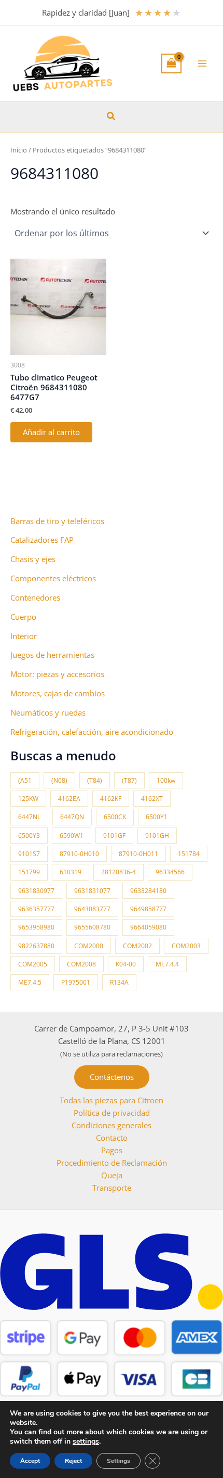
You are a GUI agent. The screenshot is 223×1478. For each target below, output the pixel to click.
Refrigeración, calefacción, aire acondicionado (91, 732)
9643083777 (92, 909)
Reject (73, 1461)
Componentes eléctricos (53, 578)
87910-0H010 (79, 854)
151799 (29, 872)
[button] (111, 116)
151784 (189, 854)
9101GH (157, 835)
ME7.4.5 (29, 982)
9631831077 (92, 891)
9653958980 (36, 927)
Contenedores (35, 597)
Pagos (111, 1150)
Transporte (111, 1187)
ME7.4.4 (167, 964)
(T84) (94, 780)
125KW (28, 798)
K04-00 (126, 964)
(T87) (129, 780)
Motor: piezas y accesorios (57, 674)
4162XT (152, 798)
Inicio (18, 150)
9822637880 (36, 946)
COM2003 (186, 946)
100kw (166, 780)
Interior (23, 636)
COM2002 (137, 946)
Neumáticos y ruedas (48, 712)
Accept (30, 1461)
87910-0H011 (138, 854)
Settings (118, 1461)
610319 (70, 872)
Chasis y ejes (32, 559)
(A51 (25, 780)
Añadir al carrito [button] (51, 432)
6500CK (115, 817)
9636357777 (36, 909)
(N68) (59, 780)
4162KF (110, 798)
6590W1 (71, 835)
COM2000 (88, 946)
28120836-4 (118, 872)
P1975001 (75, 982)
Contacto (112, 1137)
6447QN (72, 817)
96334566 (170, 872)
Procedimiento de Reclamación (112, 1162)
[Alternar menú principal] (202, 63)
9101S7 (29, 854)
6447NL (29, 817)
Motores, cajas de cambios (57, 693)
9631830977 (36, 891)
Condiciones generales (111, 1125)
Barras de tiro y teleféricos (57, 521)
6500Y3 (29, 835)
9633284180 (148, 891)
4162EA (69, 798)
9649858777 (148, 909)
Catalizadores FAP (42, 539)
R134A (119, 982)
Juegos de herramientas (52, 654)
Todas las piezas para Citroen (111, 1100)
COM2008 (81, 964)
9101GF (114, 835)
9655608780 (92, 927)
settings (86, 1441)
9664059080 (148, 927)
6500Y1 (157, 817)
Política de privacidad (112, 1112)
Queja (111, 1175)
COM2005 (32, 964)
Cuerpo (23, 616)
